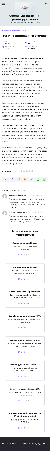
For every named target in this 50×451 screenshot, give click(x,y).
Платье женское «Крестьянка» (25, 291)
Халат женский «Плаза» (25, 243)
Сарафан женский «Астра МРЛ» (25, 316)
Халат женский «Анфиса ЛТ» (25, 389)
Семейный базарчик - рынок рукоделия (25, 17)
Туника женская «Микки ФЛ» (25, 340)
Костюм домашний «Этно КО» (25, 365)
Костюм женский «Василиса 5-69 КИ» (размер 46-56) (25, 414)
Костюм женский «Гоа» (25, 267)
